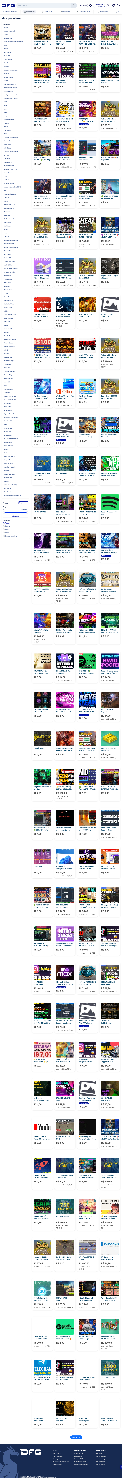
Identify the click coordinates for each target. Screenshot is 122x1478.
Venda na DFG (78, 1459)
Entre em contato (58, 1467)
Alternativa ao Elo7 (80, 1461)
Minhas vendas (100, 1464)
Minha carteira (100, 1461)
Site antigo (83, 5)
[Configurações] (117, 12)
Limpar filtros (23, 503)
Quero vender (78, 1456)
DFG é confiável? (58, 1456)
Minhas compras (101, 1456)
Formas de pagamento (81, 1464)
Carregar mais (76, 1437)
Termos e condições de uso (61, 1461)
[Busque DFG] (74, 5)
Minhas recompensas (102, 1459)
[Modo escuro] (90, 5)
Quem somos (57, 1453)
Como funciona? (79, 1453)
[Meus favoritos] (113, 5)
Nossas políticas (58, 1459)
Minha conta (99, 1453)
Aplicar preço (15, 516)
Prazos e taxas (57, 1464)
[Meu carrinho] (118, 5)
